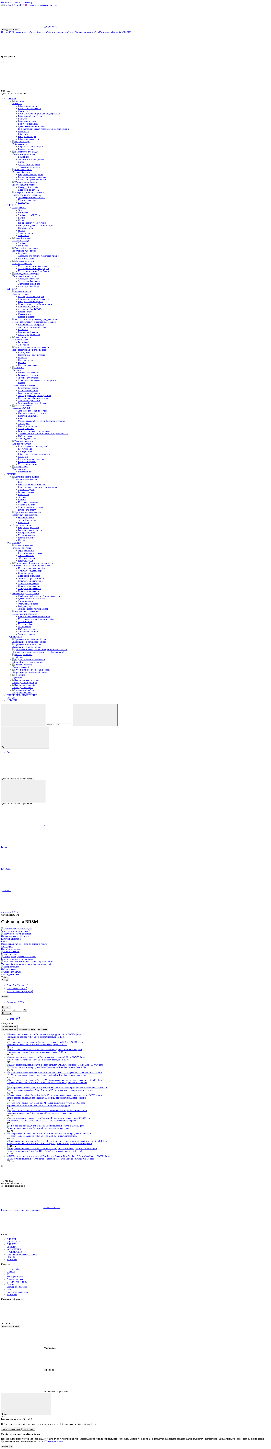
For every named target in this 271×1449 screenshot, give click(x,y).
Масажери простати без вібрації (33, 271)
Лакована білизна (26, 505)
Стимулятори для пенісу (29, 586)
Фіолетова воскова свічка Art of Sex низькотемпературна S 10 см (38, 1059)
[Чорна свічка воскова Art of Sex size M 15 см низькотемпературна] (138, 1103)
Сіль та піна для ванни (29, 400)
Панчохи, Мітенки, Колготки (32, 484)
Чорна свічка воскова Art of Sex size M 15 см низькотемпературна (38, 1105)
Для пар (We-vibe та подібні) (31, 126)
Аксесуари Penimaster (28, 278)
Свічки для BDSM (27, 438)
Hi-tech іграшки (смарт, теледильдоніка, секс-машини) (44, 129)
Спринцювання (25, 601)
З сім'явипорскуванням (29, 167)
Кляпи (21, 418)
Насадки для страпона (28, 372)
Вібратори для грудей (28, 139)
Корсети (22, 499)
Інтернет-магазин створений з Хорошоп (20, 1210)
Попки (21, 220)
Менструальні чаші (27, 200)
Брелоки (22, 362)
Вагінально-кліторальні (29, 108)
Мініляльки (23, 235)
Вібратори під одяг (27, 121)
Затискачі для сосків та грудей (32, 411)
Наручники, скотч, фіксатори (32, 413)
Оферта (71, 32)
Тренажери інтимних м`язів (31, 197)
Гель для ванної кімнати (29, 393)
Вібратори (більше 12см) (30, 116)
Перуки (21, 540)
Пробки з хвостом (26, 317)
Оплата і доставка (38, 32)
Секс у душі (23, 423)
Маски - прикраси (26, 535)
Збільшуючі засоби (27, 558)
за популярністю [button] (9, 1029)
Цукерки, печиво (26, 360)
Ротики (21, 230)
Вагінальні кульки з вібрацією (32, 177)
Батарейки (23, 329)
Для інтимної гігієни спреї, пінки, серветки (39, 596)
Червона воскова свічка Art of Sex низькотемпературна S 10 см (37, 1044)
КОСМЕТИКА (14, 543)
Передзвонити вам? (10, 29)
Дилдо (21, 162)
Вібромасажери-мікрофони (31, 146)
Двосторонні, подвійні (29, 164)
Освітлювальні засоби (28, 604)
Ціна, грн (6, 1007)
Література (23, 202)
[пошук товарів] (23, 715)
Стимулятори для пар (28, 591)
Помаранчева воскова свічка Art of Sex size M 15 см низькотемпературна (42, 1136)
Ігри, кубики (24, 352)
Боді (20, 482)
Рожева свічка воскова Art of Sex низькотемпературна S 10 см (36, 1052)
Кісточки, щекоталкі (28, 416)
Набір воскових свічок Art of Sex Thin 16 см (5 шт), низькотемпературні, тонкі (44, 1151)
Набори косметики (27, 629)
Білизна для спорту (27, 510)
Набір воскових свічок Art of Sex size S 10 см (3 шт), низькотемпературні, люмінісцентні (49, 1143)
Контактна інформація (110, 32)
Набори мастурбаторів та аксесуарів (35, 225)
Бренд (5, 980)
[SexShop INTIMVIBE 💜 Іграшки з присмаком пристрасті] (15, 1178)
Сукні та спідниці (26, 489)
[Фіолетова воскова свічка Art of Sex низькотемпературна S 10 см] (138, 1057)
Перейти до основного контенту (16, 2)
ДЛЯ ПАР (12, 289)
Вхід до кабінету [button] (15, 1269)
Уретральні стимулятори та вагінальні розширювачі (43, 433)
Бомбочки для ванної (28, 388)
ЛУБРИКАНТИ (14, 637)
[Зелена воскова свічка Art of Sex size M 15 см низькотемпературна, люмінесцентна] (138, 1095)
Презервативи (25, 471)
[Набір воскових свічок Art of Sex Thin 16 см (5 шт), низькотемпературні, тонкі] (138, 1148)
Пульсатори (23, 131)
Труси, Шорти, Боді (27, 520)
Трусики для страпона (28, 378)
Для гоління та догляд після (31, 598)
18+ (10, 32)
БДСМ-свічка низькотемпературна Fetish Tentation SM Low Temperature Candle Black (47, 1067)
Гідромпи (22, 253)
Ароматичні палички (28, 390)
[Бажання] (135, 766)
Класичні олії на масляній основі (34, 616)
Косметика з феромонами (30, 553)
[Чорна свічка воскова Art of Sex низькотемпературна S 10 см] (138, 1034)
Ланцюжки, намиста (28, 306)
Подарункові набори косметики (33, 398)
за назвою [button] (42, 1029)
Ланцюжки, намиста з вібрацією (33, 299)
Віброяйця (23, 134)
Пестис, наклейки (26, 538)
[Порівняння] (23, 791)
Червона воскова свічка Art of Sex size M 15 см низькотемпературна (39, 1113)
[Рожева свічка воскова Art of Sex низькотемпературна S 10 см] (138, 1049)
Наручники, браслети (28, 527)
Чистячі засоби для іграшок (31, 324)
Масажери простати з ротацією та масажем (38, 266)
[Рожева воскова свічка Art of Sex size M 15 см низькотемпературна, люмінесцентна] (138, 1080)
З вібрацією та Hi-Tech (29, 215)
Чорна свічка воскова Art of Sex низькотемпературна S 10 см (36, 1037)
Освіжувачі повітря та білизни (32, 403)
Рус (8, 752)
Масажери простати (27, 464)
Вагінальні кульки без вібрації (32, 179)
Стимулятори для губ (28, 583)
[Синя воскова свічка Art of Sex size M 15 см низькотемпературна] (138, 1126)
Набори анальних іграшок (30, 301)
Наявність (6, 1013)
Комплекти (23, 494)
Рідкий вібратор (25, 573)
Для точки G (24, 111)
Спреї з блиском (26, 555)
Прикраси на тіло (26, 532)
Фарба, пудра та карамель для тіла (34, 395)
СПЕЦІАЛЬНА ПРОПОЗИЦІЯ (22, 695)
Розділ (5, 997)
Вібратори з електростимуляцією (34, 454)
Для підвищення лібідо (29, 576)
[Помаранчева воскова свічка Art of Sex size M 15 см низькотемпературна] (138, 1133)
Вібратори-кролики (27, 106)
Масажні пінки (25, 621)
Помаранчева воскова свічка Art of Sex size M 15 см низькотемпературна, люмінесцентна (50, 1090)
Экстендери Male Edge (29, 284)
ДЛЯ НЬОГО (13, 205)
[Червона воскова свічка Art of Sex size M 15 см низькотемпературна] (138, 1110)
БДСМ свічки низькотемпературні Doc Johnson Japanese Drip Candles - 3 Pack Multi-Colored (50, 1159)
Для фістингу (24, 314)
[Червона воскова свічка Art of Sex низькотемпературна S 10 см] (138, 1042)
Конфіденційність (20, 32)
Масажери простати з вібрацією (33, 268)
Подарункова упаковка (29, 365)
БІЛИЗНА (12, 474)
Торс (20, 210)
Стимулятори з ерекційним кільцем (35, 304)
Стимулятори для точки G (30, 581)
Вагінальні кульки (27, 461)
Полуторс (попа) (26, 228)
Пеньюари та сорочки (28, 502)
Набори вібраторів (27, 136)
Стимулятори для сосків (29, 588)
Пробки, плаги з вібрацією (31, 296)
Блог (97, 32)
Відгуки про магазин (85, 32)
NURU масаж (24, 626)
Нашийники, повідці (28, 426)
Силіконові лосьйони (28, 631)
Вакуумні (22, 119)
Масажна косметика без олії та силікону (37, 619)
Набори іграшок (26, 436)
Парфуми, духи (25, 560)
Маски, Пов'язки (26, 428)
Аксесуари (23, 456)
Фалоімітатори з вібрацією (31, 159)
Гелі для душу (24, 606)
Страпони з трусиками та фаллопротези (37, 380)
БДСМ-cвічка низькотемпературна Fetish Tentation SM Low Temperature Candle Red (46, 1075)
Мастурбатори (25, 451)
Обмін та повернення (57, 32)
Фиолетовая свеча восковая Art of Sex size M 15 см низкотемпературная (41, 1120)
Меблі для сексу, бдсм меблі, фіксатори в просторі (42, 421)
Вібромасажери (25, 149)
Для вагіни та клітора (28, 190)
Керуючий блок (25, 449)
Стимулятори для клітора (30, 571)
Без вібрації (23, 245)
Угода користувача (54, 1441)
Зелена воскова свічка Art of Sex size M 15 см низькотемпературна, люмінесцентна (46, 1098)
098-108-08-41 (50, 27)
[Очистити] (95, 715)
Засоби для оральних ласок (31, 578)
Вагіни (21, 218)
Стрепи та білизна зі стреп (30, 507)
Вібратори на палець (28, 124)
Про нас (5, 32)
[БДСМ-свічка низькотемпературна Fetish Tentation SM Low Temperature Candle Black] (138, 1065)
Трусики (22, 497)
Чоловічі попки (25, 233)
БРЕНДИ (11, 697)
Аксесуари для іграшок (29, 334)
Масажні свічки (25, 624)
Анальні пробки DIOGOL (30, 309)
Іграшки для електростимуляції (33, 446)
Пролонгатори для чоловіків (31, 568)
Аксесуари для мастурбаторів (32, 327)
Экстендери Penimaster (29, 281)
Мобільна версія (51, 1207)
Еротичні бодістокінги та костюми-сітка (37, 487)
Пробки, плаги (25, 312)
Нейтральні (23, 212)
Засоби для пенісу (26, 634)
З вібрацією (23, 243)
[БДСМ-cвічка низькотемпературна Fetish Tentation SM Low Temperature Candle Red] (138, 1072)
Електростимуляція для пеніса (32, 459)
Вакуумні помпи (26, 258)
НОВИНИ (126, 32)
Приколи (22, 357)
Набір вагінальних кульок (30, 174)
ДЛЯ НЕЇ (11, 98)
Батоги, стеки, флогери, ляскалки (34, 431)
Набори (21, 383)
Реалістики (23, 157)
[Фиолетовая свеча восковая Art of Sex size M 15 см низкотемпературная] (138, 1118)
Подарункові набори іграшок (32, 355)
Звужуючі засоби (26, 550)
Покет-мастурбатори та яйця (32, 223)
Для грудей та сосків (28, 187)
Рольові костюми (26, 492)
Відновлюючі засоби (28, 332)
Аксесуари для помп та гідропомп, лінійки (38, 256)
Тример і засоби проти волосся (33, 609)
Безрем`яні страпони (28, 375)
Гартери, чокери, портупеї (30, 530)
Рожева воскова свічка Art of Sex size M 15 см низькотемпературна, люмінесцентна (47, 1082)
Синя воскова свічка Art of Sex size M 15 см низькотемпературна (38, 1128)
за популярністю (9, 1026)
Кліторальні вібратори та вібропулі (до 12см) (39, 113)
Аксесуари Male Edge (28, 286)
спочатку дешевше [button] (27, 1029)
